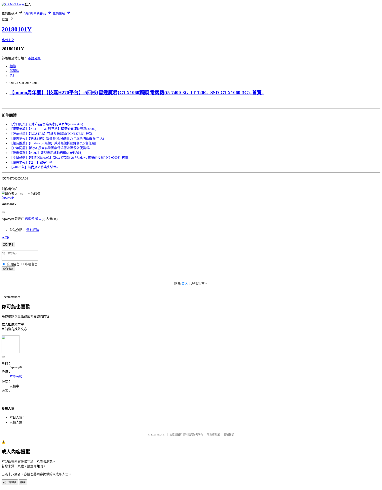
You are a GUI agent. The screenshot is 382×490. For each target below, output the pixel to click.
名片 (13, 75)
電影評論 (32, 230)
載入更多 (8, 244)
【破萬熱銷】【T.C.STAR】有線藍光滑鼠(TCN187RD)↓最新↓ (52, 133)
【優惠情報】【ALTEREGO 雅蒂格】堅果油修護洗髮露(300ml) (53, 129)
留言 (38, 219)
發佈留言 (8, 268)
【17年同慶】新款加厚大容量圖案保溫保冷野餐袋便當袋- (50, 148)
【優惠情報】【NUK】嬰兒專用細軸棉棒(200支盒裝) (46, 152)
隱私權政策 (213, 434)
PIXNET (161, 434)
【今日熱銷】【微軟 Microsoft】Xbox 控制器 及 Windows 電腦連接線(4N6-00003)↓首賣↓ (70, 157)
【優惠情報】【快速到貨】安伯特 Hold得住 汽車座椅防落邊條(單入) (57, 138)
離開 (22, 482)
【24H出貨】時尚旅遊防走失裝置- (33, 167)
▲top (5, 237)
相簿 (13, 66)
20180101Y (17, 29)
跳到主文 (8, 40)
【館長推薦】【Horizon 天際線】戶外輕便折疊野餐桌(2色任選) (53, 143)
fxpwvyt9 (8, 197)
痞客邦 (29, 219)
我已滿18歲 (9, 482)
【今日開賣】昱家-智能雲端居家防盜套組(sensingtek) (46, 124)
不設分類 (34, 58)
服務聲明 (229, 434)
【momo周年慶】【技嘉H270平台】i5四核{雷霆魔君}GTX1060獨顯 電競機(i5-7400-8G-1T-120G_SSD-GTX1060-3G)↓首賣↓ (137, 92)
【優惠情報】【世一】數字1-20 (31, 162)
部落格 (14, 71)
